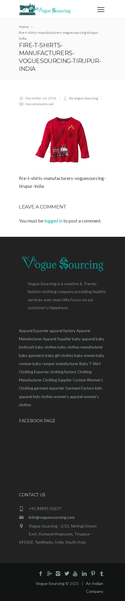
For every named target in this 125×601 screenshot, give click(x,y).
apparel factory (62, 330)
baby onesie (84, 355)
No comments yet (39, 104)
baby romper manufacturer (55, 363)
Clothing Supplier (57, 380)
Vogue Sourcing (50, 583)
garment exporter (49, 388)
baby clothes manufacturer (80, 347)
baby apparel (83, 339)
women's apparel (68, 396)
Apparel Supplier (57, 339)
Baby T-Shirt (90, 363)
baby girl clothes (59, 355)
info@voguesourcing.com (52, 517)
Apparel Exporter (34, 330)
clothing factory (63, 371)
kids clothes (43, 396)
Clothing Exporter (34, 371)
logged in (53, 220)
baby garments (31, 355)
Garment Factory (79, 388)
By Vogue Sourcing (83, 98)
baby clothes (46, 347)
